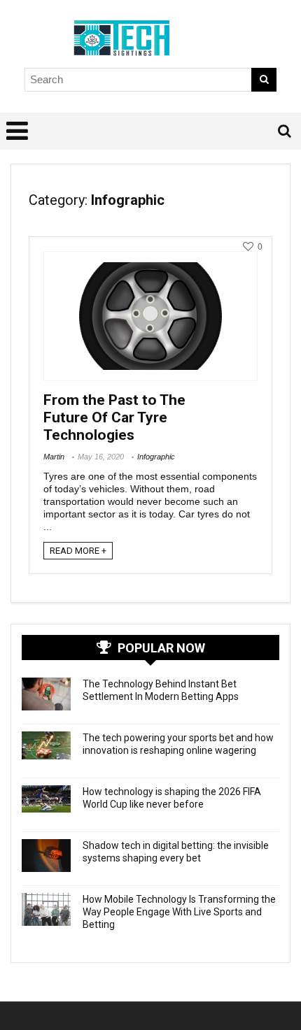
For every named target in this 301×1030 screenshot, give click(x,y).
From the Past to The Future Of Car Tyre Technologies (114, 417)
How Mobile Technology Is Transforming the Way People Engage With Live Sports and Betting (179, 912)
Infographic (156, 456)
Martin (53, 456)
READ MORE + (78, 550)
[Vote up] (248, 246)
